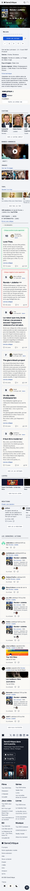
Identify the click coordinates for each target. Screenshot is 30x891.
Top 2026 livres (21, 804)
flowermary (18, 234)
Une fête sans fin (7, 829)
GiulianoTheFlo (11, 577)
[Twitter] (11, 735)
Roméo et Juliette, (14, 58)
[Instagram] (17, 735)
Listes (4, 476)
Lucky (18, 793)
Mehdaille (9, 692)
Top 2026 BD (6, 826)
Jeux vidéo (7, 801)
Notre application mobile (9, 850)
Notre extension (7, 853)
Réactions (6, 501)
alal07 (8, 716)
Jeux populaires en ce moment (8, 818)
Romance (16, 54)
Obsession (5, 791)
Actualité (4, 797)
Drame (14, 7)
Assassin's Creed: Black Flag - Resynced (7, 813)
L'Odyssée (5, 794)
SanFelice (16, 433)
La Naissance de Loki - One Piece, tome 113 (7, 833)
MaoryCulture (10, 587)
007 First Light (6, 808)
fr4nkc (8, 622)
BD (3, 823)
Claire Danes (17, 129)
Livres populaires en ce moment (21, 818)
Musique (19, 823)
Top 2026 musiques (22, 827)
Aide (3, 856)
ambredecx (10, 543)
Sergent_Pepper (18, 354)
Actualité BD (6, 838)
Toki (15, 311)
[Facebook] (14, 735)
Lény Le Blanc (10, 646)
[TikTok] (21, 735)
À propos (5, 847)
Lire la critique (8, 263)
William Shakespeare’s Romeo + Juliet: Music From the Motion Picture (15, 68)
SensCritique (5, 7)
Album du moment (21, 837)
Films (10, 7)
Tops (3, 187)
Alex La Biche (17, 276)
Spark (15, 389)
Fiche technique (7, 73)
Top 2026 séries (21, 787)
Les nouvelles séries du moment (21, 796)
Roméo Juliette (13, 545)
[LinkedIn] (24, 735)
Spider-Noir (19, 790)
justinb (8, 668)
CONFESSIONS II (21, 830)
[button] (27, 2)
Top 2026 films (6, 788)
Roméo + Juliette (22, 7)
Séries (19, 784)
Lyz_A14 (8, 598)
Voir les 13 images (7, 168)
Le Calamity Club (21, 808)
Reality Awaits (20, 833)
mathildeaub (10, 553)
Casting (5, 111)
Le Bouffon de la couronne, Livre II (21, 812)
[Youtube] (27, 735)
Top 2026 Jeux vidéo (6, 805)
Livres (18, 801)
